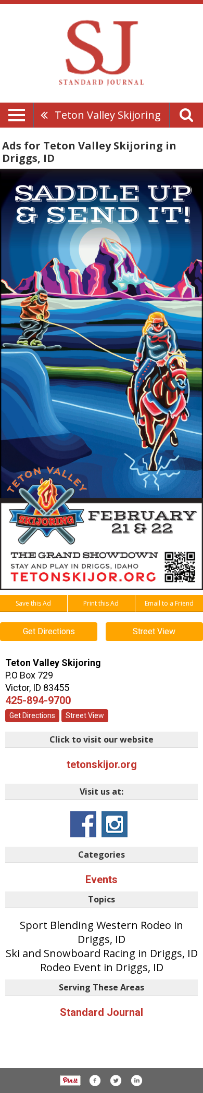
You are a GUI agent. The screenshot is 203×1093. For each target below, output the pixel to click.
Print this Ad (101, 603)
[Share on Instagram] (136, 1080)
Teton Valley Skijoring (108, 115)
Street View (154, 631)
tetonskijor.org (102, 764)
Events (101, 879)
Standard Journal (101, 1012)
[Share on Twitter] (115, 1080)
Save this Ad (33, 603)
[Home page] (101, 52)
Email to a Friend (169, 603)
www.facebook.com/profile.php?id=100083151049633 (83, 824)
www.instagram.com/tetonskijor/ (115, 824)
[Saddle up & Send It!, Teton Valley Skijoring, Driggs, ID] (101, 379)
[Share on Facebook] (95, 1080)
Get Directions (49, 631)
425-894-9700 (38, 700)
